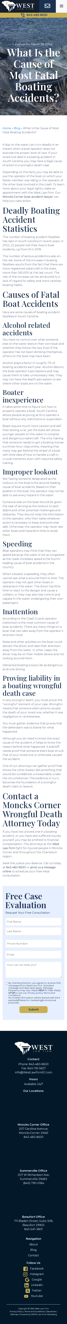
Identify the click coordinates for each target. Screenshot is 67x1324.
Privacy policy (35, 993)
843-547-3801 (33, 1229)
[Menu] (61, 6)
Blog (17, 128)
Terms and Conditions (34, 1311)
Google (36, 1279)
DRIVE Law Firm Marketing (44, 1314)
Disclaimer (51, 1311)
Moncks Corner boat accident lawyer (28, 196)
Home (7, 128)
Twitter (37, 1290)
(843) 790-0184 (33, 1183)
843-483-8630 (37, 15)
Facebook (36, 1268)
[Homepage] (18, 6)
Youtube (36, 1296)
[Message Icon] (47, 5)
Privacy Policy (16, 1311)
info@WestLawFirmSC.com (33, 1072)
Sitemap (14, 1314)
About (33, 1244)
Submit (34, 1009)
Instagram (36, 1274)
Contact (33, 1255)
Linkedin (36, 1285)
